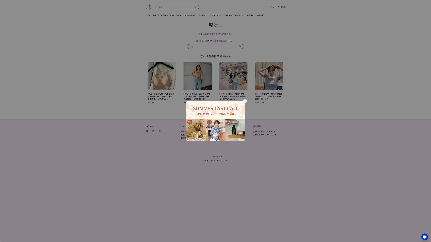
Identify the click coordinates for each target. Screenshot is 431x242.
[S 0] (215, 121)
